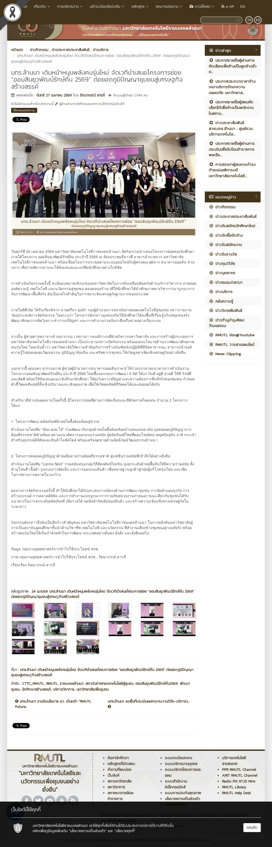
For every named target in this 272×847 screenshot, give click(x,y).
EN (242, 6)
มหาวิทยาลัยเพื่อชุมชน (92, 689)
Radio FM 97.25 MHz (239, 781)
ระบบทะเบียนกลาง (178, 758)
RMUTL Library (234, 787)
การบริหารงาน (68, 6)
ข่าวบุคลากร (224, 273)
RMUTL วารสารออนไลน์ (234, 344)
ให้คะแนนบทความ (24, 110)
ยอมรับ (252, 827)
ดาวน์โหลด (201, 6)
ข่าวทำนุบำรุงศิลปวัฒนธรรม (226, 323)
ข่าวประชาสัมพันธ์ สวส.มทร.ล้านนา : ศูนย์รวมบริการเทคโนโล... (231, 128)
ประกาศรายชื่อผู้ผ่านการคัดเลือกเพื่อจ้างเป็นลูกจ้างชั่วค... (233, 66)
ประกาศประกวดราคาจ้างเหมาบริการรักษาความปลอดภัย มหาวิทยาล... (232, 87)
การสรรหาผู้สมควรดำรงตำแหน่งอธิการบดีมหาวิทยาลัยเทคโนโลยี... (232, 170)
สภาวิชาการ (116, 787)
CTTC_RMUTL (33, 683)
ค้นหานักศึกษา (118, 758)
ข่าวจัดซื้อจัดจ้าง (228, 235)
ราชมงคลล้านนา (71, 683)
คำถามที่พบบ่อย (119, 769)
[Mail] (50, 800)
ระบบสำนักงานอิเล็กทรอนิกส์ (176, 784)
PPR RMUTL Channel (239, 769)
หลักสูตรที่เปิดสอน (121, 764)
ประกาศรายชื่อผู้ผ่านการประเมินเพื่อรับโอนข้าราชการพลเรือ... (232, 149)
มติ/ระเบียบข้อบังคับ (105, 6)
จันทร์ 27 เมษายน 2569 (54, 95)
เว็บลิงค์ (113, 775)
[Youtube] (61, 800)
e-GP (229, 6)
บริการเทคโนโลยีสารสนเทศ (234, 761)
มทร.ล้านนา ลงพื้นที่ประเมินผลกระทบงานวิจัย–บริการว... (149, 701)
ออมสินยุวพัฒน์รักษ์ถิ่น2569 (156, 683)
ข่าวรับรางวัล (225, 254)
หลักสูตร (137, 6)
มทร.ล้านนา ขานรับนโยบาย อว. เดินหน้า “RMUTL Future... (53, 704)
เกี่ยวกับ (40, 6)
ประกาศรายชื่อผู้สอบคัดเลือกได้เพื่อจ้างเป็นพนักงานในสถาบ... (231, 107)
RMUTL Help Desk (236, 793)
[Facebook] (26, 800)
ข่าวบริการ (223, 291)
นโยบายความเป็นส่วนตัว (182, 799)
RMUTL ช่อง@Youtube (234, 335)
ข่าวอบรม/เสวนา (228, 282)
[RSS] (73, 800)
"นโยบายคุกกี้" (124, 831)
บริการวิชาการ (63, 689)
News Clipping (227, 354)
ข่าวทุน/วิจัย (224, 263)
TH (249, 20)
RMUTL (52, 683)
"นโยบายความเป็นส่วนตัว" (88, 831)
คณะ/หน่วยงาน (167, 6)
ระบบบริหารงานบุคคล (181, 764)
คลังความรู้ (223, 301)
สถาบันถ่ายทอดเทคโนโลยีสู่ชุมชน (109, 683)
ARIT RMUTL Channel (239, 775)
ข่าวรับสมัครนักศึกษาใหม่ (234, 226)
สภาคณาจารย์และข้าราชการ (121, 796)
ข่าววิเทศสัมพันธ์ (228, 310)
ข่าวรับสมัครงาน (228, 244)
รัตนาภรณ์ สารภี (92, 95)
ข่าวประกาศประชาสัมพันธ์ (235, 216)
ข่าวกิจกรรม (225, 207)
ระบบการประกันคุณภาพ (183, 793)
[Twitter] (38, 800)
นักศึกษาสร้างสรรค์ (36, 689)
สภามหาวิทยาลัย (119, 781)
